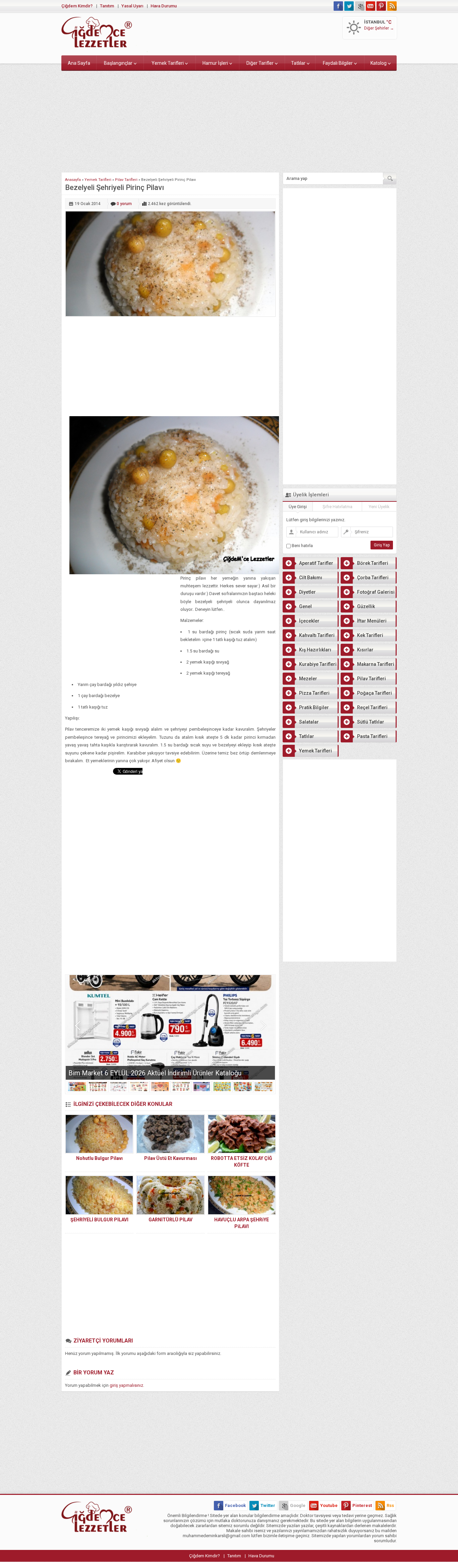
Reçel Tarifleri (372, 707)
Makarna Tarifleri (375, 664)
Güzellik (366, 606)
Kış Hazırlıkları (315, 649)
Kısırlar (365, 649)
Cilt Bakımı (310, 577)
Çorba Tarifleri (373, 577)
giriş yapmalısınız (126, 1385)
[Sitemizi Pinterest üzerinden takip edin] (381, 6)
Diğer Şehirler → (379, 28)
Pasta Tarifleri (372, 736)
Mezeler (308, 678)
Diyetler (307, 592)
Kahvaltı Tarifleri (317, 635)
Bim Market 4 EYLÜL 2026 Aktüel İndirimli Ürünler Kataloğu (154, 1073)
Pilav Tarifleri (126, 180)
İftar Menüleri (372, 621)
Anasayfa (73, 180)
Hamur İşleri (215, 63)
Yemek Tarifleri (168, 63)
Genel (305, 606)
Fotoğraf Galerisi (376, 592)
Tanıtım (107, 5)
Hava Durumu (164, 5)
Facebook (235, 1505)
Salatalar (309, 722)
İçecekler (309, 621)
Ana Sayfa (79, 63)
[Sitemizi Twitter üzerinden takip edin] (349, 6)
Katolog (378, 63)
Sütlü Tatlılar (370, 722)
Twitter (268, 1505)
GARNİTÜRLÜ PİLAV (170, 1219)
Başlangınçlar (118, 63)
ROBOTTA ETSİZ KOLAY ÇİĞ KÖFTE (241, 1162)
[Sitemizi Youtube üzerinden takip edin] (370, 6)
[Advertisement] (229, 120)
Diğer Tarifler (260, 63)
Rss (390, 1505)
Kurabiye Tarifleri (318, 664)
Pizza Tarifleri (314, 693)
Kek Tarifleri (370, 635)
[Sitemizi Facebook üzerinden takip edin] (338, 6)
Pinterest (362, 1505)
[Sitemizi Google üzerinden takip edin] (359, 6)
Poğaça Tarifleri (374, 693)
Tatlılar (298, 63)
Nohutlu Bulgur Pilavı (99, 1158)
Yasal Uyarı (132, 5)
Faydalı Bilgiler (338, 63)
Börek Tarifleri (372, 563)
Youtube (329, 1505)
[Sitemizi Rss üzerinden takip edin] (392, 6)
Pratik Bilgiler (314, 707)
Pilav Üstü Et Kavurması (170, 1158)
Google (297, 1505)
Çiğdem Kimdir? (77, 5)
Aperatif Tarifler (316, 563)
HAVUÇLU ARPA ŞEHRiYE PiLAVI (241, 1223)
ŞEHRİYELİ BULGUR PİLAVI (99, 1219)
